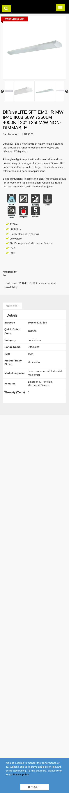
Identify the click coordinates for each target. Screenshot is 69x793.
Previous (2, 91)
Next (67, 91)
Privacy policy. (21, 774)
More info (11, 305)
